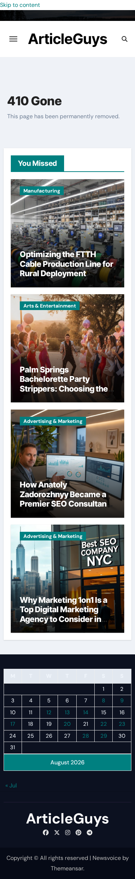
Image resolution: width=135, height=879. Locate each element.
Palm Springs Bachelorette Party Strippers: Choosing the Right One (64, 384)
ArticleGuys (67, 39)
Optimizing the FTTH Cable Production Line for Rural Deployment (66, 263)
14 (85, 712)
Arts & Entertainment (49, 305)
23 (122, 724)
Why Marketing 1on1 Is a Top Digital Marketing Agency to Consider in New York (63, 614)
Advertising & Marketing (52, 421)
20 (67, 724)
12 (48, 712)
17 (12, 724)
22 (103, 724)
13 (67, 712)
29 (103, 735)
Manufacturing (41, 190)
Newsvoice (107, 858)
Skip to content (20, 5)
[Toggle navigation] (13, 39)
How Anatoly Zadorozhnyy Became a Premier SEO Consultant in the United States (64, 499)
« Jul (11, 785)
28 (85, 735)
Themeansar (67, 868)
